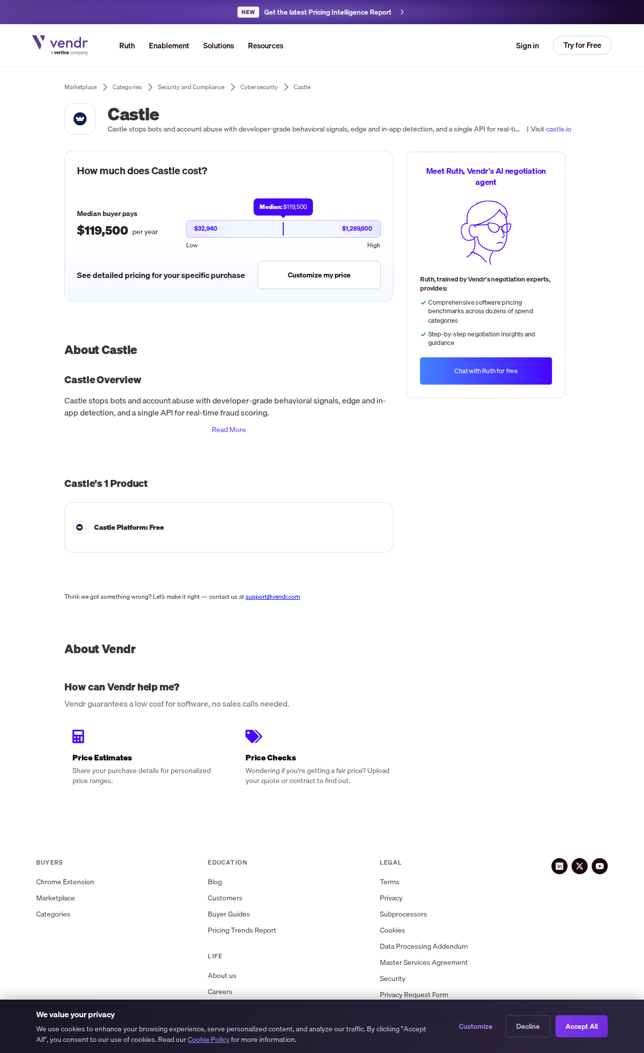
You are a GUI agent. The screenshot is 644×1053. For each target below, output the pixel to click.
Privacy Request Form (414, 995)
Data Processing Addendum (424, 946)
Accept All (582, 1026)
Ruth (127, 45)
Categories (53, 914)
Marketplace (55, 898)
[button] (218, 45)
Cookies (392, 930)
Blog (215, 882)
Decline (528, 1026)
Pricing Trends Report (242, 930)
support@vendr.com (273, 596)
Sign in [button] (527, 45)
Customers (225, 898)
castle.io (559, 128)
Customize (476, 1026)
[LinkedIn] (559, 866)
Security (393, 978)
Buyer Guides (229, 914)
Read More (229, 429)
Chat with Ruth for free (486, 371)
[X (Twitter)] (580, 866)
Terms (389, 882)
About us (222, 975)
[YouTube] (600, 866)
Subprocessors (403, 914)
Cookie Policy (208, 1039)
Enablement (169, 45)
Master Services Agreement (424, 962)
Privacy (391, 898)
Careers (220, 992)
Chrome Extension (65, 882)
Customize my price (319, 274)
